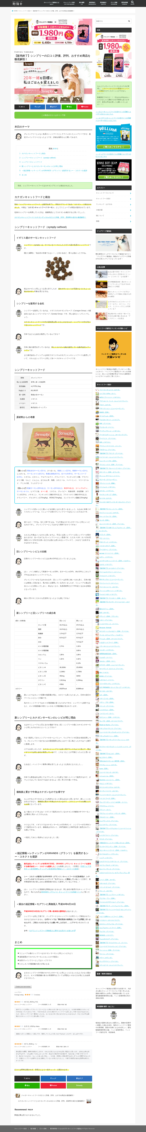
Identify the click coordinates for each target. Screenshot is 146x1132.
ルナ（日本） (103, 695)
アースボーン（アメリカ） (108, 549)
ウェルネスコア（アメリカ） (109, 939)
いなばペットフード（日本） (109, 642)
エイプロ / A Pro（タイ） (107, 393)
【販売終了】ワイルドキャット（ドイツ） (113, 943)
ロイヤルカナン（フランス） (109, 854)
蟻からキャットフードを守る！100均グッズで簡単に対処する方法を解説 (119, 294)
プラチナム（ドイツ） (106, 806)
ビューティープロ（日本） (108, 461)
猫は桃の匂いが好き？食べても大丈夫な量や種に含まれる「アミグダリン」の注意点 (119, 316)
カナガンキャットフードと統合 (32, 153)
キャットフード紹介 (69, 3)
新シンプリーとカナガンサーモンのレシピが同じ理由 (41, 166)
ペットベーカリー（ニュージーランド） (112, 795)
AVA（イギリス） (105, 442)
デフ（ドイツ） (104, 538)
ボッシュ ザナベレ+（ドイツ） (109, 476)
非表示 (55, 148)
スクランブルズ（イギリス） (109, 865)
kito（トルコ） (104, 672)
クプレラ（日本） (105, 534)
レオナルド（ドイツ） (106, 680)
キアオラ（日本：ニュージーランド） (112, 665)
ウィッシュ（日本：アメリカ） (109, 950)
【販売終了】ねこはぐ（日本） (109, 753)
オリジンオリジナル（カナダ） (109, 787)
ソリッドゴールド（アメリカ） (109, 887)
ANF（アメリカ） (105, 423)
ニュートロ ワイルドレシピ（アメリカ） (113, 946)
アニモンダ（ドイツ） (106, 427)
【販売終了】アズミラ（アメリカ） (111, 453)
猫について (100, 215)
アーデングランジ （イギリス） (110, 431)
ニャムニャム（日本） (106, 776)
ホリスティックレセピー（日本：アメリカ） (114, 631)
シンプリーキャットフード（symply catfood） (38, 158)
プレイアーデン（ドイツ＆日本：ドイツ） (113, 802)
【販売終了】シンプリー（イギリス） (112, 894)
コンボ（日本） (104, 520)
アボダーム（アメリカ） (107, 450)
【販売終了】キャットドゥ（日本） (111, 509)
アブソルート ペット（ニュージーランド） (113, 401)
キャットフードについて (105, 193)
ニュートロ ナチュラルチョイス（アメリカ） (114, 732)
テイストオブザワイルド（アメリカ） (112, 902)
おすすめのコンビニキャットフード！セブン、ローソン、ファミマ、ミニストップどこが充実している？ (119, 305)
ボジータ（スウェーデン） (108, 479)
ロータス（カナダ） (106, 691)
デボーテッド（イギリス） (108, 542)
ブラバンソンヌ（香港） (107, 483)
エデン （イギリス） (106, 557)
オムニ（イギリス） (106, 783)
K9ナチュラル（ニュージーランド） (111, 579)
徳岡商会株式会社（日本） (108, 654)
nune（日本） (104, 768)
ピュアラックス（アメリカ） (109, 821)
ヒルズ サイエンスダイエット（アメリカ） (113, 861)
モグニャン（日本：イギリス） (109, 717)
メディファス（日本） (106, 698)
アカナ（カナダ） (105, 405)
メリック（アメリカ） (106, 706)
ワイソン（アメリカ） (106, 954)
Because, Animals (105, 627)
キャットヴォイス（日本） (108, 516)
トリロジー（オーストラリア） (109, 920)
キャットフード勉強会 (75, 1128)
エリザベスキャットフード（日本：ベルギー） (115, 561)
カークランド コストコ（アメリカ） (111, 669)
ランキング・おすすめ (104, 204)
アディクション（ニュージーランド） (112, 408)
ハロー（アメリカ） (106, 620)
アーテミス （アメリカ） (107, 438)
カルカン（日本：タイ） (107, 661)
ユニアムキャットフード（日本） (110, 928)
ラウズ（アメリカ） (106, 839)
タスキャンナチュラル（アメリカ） (111, 924)
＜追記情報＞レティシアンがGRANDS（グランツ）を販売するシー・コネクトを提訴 (53, 170)
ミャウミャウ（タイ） (106, 713)
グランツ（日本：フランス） (109, 616)
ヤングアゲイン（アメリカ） (109, 961)
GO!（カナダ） (104, 612)
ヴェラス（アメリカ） (106, 931)
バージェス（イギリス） (107, 487)
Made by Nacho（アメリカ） (109, 725)
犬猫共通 (99, 210)
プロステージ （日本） (107, 817)
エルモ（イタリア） (106, 564)
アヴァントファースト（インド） (110, 446)
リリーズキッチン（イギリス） (109, 683)
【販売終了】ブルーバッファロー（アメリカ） (115, 468)
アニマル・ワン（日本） (107, 898)
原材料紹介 (92, 3)
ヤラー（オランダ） (106, 958)
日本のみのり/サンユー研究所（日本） (112, 761)
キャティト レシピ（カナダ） (109, 513)
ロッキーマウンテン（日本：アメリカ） (112, 846)
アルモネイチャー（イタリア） (109, 420)
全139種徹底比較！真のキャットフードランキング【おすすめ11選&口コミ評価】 (119, 284)
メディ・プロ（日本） (106, 702)
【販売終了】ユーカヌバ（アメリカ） (112, 568)
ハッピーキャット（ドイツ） (109, 624)
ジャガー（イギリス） (106, 650)
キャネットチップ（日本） (108, 494)
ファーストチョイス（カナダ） (109, 390)
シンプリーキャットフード (30, 162)
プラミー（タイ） (105, 810)
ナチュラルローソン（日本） (109, 736)
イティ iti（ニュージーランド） (109, 646)
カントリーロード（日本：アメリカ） (112, 524)
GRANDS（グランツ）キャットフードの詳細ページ (61, 892)
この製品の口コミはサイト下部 (53, 115)
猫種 (97, 221)
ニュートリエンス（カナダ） (109, 772)
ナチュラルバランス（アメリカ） (110, 728)
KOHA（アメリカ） (106, 676)
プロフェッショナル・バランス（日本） (112, 813)
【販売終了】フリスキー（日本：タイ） (112, 598)
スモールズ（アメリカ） (107, 883)
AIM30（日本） (104, 412)
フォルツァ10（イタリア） (108, 594)
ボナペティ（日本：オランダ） (109, 472)
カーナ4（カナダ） (105, 498)
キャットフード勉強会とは (51, 3)
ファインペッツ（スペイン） (109, 583)
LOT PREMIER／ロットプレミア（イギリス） (115, 687)
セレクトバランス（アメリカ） (109, 869)
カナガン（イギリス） (106, 491)
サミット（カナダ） (106, 891)
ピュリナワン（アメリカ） (108, 824)
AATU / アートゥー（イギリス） (110, 397)
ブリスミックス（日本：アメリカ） (111, 464)
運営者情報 (124, 3)
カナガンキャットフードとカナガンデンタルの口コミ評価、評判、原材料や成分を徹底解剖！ (50, 217)
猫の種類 (81, 3)
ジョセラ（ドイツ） (106, 657)
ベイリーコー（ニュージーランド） (111, 457)
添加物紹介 (103, 3)
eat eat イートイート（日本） (109, 553)
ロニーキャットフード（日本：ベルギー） (113, 850)
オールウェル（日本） (106, 416)
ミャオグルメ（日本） (106, 710)
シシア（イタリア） (106, 858)
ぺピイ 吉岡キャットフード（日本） (111, 916)
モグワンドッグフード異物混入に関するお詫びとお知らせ (51, 931)
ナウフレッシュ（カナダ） (108, 765)
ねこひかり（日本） (106, 757)
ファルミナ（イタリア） (107, 576)
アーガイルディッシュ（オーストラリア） (113, 435)
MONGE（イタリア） (106, 935)
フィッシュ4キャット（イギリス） (111, 591)
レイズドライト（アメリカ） (109, 835)
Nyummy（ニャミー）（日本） (109, 780)
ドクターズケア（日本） (107, 546)
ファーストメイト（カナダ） (109, 587)
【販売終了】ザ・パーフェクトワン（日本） (114, 906)
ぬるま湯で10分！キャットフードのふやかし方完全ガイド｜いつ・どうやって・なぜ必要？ (119, 274)
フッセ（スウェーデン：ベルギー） (111, 635)
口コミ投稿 (114, 3)
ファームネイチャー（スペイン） (110, 572)
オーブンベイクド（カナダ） (109, 791)
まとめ (23, 175)
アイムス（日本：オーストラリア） (111, 639)
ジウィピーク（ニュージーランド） (111, 965)
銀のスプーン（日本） (106, 609)
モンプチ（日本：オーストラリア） (111, 721)
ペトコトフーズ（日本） (107, 798)
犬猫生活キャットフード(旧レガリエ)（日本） (114, 843)
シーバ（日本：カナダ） (107, 880)
